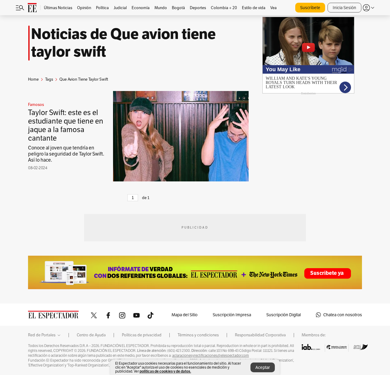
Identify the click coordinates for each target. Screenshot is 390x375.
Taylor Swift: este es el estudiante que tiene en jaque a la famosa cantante (65, 125)
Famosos (36, 104)
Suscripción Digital (283, 314)
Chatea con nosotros (342, 314)
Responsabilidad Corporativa (260, 335)
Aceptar (262, 367)
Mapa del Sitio (184, 314)
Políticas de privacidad (141, 335)
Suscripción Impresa (232, 314)
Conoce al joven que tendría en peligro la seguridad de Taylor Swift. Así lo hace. (66, 154)
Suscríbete (310, 7)
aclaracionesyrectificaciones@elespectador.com (210, 355)
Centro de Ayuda (91, 335)
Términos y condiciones (198, 335)
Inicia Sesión (344, 7)
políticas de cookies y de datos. (165, 371)
